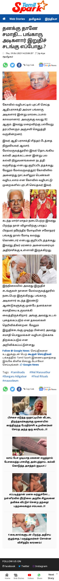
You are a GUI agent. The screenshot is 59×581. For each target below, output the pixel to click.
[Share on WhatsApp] (5, 65)
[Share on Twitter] (12, 65)
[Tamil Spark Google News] (48, 64)
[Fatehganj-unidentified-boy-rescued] (29, 483)
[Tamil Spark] (29, 7)
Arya (43, 53)
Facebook (9, 566)
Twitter (25, 566)
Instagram (41, 566)
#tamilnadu (18, 372)
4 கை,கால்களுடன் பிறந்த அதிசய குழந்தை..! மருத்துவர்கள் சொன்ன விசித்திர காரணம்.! (29, 539)
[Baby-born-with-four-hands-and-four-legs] (29, 523)
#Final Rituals (39, 376)
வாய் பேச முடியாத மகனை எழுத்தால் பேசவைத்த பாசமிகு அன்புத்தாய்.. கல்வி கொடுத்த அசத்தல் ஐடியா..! (29, 462)
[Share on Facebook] (19, 65)
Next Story (51, 576)
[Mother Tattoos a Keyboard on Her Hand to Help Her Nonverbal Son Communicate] (29, 446)
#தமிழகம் (7, 57)
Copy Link (29, 65)
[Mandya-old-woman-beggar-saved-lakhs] (29, 406)
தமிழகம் (35, 19)
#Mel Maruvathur (39, 372)
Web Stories (17, 19)
